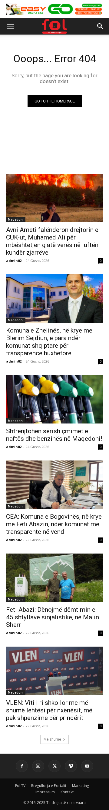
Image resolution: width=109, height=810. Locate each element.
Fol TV (20, 785)
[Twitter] (54, 766)
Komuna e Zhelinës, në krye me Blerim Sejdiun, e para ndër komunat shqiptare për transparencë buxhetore (49, 342)
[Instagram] (38, 766)
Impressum (45, 792)
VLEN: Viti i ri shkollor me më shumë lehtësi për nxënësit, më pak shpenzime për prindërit (49, 710)
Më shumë (52, 739)
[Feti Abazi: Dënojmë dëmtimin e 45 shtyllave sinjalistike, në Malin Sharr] (54, 578)
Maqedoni (16, 219)
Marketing (80, 785)
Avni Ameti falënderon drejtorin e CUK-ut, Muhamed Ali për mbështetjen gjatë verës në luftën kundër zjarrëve (52, 241)
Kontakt (67, 792)
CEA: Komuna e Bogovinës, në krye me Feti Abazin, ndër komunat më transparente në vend (54, 524)
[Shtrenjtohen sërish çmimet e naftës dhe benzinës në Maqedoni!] (54, 399)
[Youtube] (87, 766)
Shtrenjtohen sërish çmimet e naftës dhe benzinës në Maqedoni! (54, 434)
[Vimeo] (71, 766)
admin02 (13, 260)
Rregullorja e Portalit (48, 785)
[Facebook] (22, 766)
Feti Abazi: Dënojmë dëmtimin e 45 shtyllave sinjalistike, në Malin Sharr (52, 617)
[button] (10, 26)
